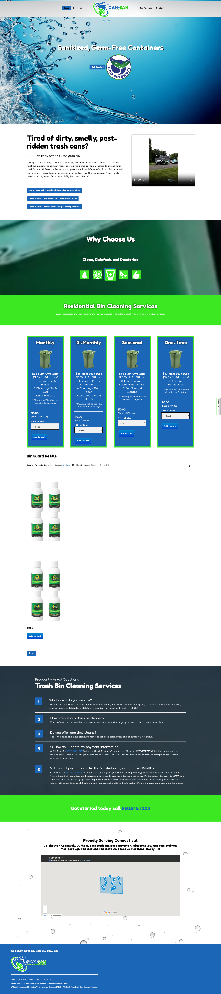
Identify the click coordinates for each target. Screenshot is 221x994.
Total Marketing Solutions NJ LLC (48, 987)
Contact (160, 8)
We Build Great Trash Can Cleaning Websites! (80, 987)
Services (77, 8)
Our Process (145, 8)
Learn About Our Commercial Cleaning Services (53, 198)
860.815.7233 (136, 808)
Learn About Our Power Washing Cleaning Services (54, 206)
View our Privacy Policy (44, 979)
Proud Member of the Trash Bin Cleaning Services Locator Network (39, 984)
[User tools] (191, 466)
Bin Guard (66, 465)
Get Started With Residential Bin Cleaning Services (54, 190)
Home (66, 8)
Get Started (110, 69)
